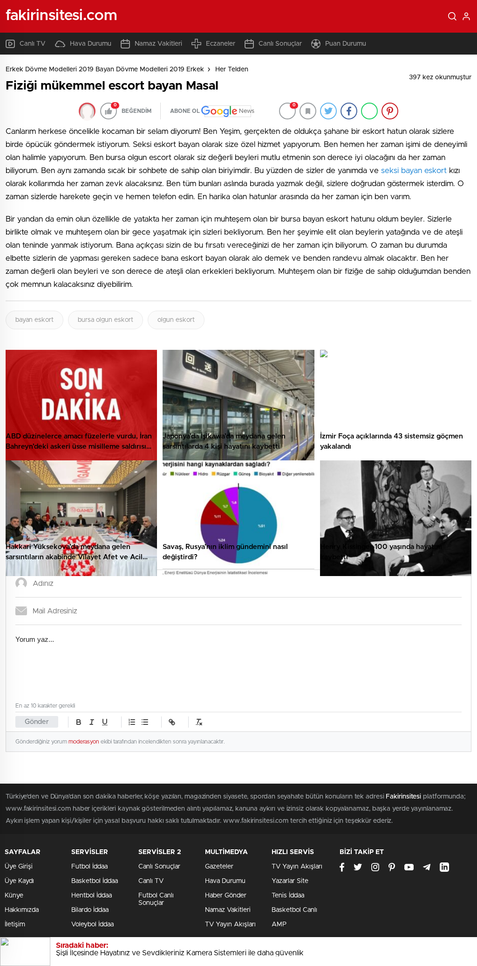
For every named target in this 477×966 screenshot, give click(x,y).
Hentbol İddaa (91, 895)
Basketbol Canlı (294, 910)
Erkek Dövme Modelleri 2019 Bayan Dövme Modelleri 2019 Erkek (105, 69)
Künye (14, 895)
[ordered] (131, 722)
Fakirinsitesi (403, 796)
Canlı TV (33, 44)
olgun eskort (176, 320)
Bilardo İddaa (90, 910)
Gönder (37, 721)
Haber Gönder (225, 895)
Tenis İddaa (288, 895)
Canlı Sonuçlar (280, 44)
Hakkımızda (22, 910)
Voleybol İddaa (92, 924)
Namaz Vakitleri (158, 44)
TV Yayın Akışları (230, 924)
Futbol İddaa (89, 866)
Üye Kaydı (19, 881)
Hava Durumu (90, 44)
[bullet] (144, 722)
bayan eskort (34, 320)
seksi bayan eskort (414, 170)
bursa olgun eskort (105, 320)
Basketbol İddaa (94, 881)
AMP (279, 924)
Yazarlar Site (290, 881)
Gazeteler (219, 866)
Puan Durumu (345, 44)
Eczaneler (220, 44)
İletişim (15, 924)
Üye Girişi (19, 866)
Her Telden (231, 69)
